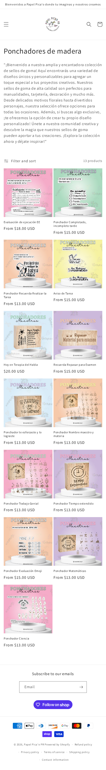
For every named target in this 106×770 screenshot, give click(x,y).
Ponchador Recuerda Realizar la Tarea (25, 295)
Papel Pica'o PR (34, 744)
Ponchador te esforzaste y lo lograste (23, 434)
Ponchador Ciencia (16, 638)
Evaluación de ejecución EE (22, 222)
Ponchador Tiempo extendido (73, 503)
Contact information (55, 759)
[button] (6, 24)
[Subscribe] (81, 687)
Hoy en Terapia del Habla (21, 364)
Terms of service (54, 752)
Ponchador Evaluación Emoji (23, 571)
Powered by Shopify (57, 744)
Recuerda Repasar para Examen (74, 364)
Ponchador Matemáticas (69, 571)
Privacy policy (30, 752)
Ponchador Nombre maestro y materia (73, 434)
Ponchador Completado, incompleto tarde (70, 224)
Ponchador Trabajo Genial (21, 503)
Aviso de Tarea (63, 293)
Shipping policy (79, 752)
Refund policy (83, 744)
